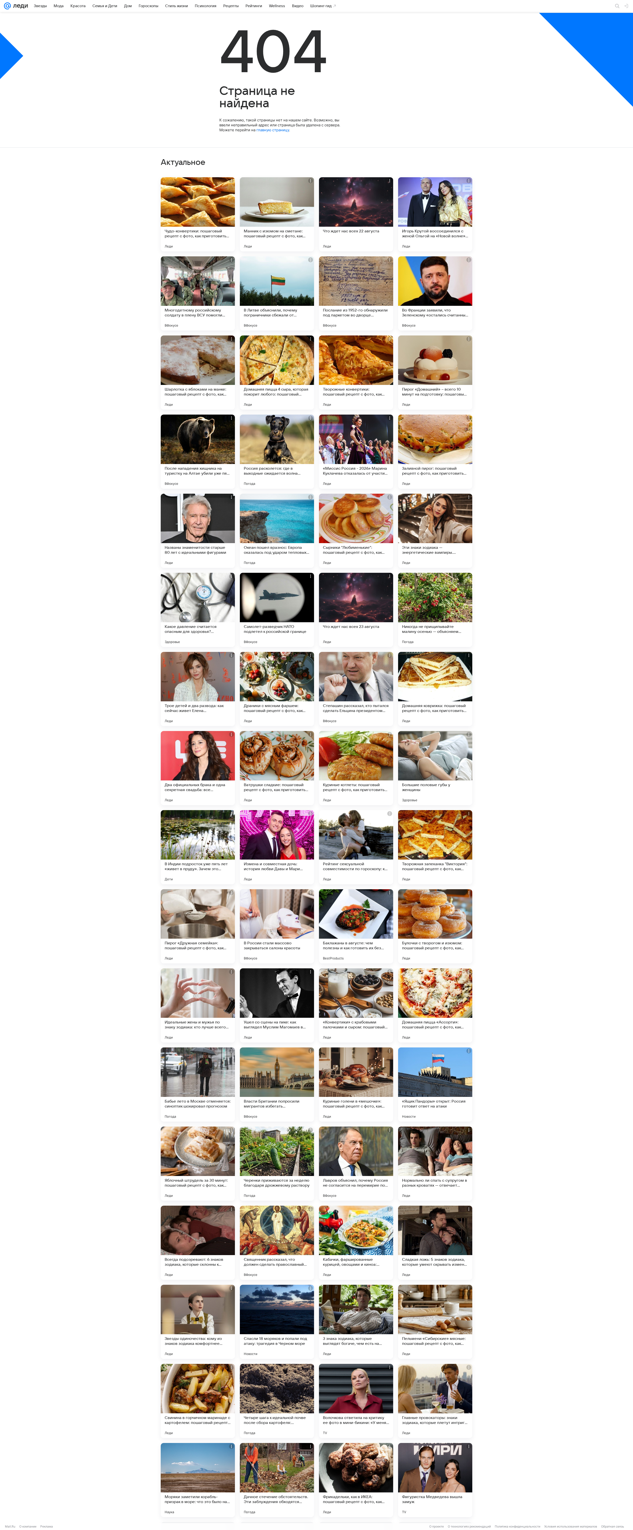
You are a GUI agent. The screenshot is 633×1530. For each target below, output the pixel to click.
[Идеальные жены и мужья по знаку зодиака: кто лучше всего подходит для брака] (198, 1005)
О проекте (436, 1526)
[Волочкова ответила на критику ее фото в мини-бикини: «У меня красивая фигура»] (356, 1401)
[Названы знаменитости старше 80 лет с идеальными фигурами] (198, 531)
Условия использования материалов (570, 1526)
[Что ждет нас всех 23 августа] (356, 610)
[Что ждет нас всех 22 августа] (356, 214)
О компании (27, 1526)
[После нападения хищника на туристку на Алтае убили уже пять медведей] (198, 452)
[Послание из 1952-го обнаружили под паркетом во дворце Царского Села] (356, 293)
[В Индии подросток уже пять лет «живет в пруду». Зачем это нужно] (198, 847)
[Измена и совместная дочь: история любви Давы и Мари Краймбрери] (277, 847)
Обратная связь (612, 1526)
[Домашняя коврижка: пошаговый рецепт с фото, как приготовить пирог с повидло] (435, 689)
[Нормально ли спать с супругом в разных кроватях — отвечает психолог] (435, 1164)
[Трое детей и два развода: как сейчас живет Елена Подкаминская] (198, 689)
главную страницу (272, 130)
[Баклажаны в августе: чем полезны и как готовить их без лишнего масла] (356, 926)
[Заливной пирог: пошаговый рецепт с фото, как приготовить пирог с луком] (435, 452)
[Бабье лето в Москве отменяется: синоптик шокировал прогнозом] (198, 1084)
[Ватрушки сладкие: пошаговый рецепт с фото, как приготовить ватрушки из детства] (277, 768)
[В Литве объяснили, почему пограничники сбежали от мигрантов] (277, 293)
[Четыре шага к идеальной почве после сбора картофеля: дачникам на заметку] (277, 1401)
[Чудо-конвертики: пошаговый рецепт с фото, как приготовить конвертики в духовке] (198, 214)
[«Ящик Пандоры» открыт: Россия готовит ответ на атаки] (435, 1084)
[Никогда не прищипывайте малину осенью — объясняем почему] (435, 610)
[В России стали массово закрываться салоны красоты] (277, 926)
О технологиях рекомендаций (469, 1526)
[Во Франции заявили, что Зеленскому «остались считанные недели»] (435, 293)
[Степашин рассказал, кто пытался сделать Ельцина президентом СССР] (356, 689)
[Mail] (7, 6)
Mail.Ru (10, 1526)
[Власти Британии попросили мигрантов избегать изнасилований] (277, 1084)
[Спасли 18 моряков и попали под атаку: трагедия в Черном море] (277, 1322)
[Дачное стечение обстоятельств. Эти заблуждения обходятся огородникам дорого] (277, 1480)
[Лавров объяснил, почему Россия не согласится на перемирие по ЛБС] (356, 1164)
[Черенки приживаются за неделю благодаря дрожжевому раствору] (277, 1164)
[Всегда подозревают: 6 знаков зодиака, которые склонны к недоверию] (198, 1243)
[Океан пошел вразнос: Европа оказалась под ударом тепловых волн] (277, 531)
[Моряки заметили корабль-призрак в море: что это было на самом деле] (198, 1480)
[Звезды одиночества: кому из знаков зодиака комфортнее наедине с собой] (198, 1322)
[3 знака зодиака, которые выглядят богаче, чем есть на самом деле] (356, 1322)
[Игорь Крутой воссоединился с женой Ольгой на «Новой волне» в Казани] (435, 214)
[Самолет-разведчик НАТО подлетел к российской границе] (277, 610)
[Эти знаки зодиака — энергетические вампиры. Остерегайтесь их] (435, 531)
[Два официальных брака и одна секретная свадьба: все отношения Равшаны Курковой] (198, 768)
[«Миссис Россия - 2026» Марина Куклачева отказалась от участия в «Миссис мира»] (356, 452)
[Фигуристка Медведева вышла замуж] (435, 1480)
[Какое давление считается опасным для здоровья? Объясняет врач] (198, 610)
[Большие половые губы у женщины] (435, 768)
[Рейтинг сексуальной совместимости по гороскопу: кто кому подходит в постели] (356, 847)
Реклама (46, 1526)
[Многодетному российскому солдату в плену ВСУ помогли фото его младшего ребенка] (198, 293)
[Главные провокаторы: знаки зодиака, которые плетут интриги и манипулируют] (435, 1401)
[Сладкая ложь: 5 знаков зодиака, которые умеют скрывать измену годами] (435, 1243)
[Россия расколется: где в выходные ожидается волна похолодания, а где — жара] (277, 452)
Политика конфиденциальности (517, 1526)
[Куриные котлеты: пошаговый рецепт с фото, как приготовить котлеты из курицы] (356, 768)
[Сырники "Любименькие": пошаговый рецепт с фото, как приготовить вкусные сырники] (356, 531)
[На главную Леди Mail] (19, 6)
